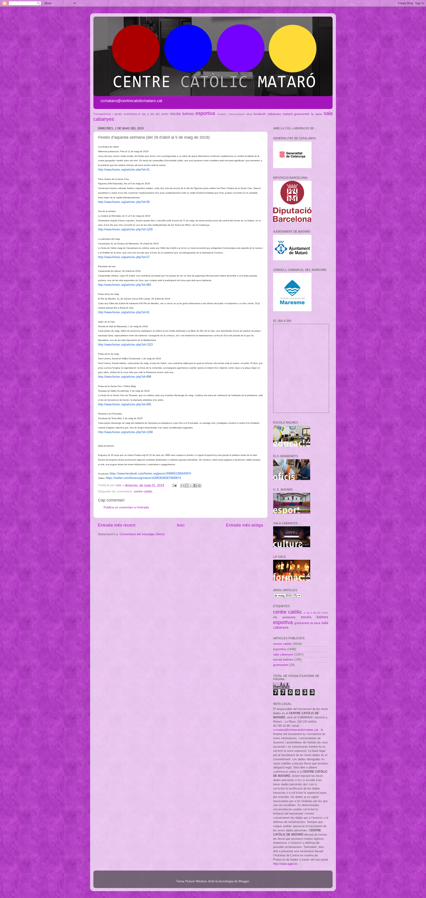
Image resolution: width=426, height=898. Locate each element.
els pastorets (284, 617)
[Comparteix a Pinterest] (199, 485)
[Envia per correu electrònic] (182, 485)
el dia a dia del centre (153, 114)
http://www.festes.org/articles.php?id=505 (124, 404)
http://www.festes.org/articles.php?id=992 (124, 284)
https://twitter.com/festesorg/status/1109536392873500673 (143, 478)
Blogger (244, 881)
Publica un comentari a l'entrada (126, 507)
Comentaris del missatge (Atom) (142, 534)
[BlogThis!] (186, 485)
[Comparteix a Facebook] (195, 485)
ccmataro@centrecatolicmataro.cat (295, 729)
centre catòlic (143, 491)
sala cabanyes (283, 654)
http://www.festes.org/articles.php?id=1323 (125, 344)
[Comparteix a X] (191, 485)
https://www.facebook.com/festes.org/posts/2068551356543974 (150, 473)
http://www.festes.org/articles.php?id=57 (124, 257)
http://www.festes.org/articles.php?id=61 (124, 312)
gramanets (301, 114)
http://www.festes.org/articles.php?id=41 (124, 169)
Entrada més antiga (244, 525)
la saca (316, 114)
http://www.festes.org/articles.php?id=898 (124, 376)
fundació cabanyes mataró (273, 114)
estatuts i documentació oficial (234, 114)
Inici (180, 525)
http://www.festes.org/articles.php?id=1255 (125, 229)
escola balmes (182, 114)
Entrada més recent (116, 525)
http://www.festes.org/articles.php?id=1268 (125, 432)
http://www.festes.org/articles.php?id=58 (124, 202)
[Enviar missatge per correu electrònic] (174, 485)
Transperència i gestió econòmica (115, 114)
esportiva (205, 113)
